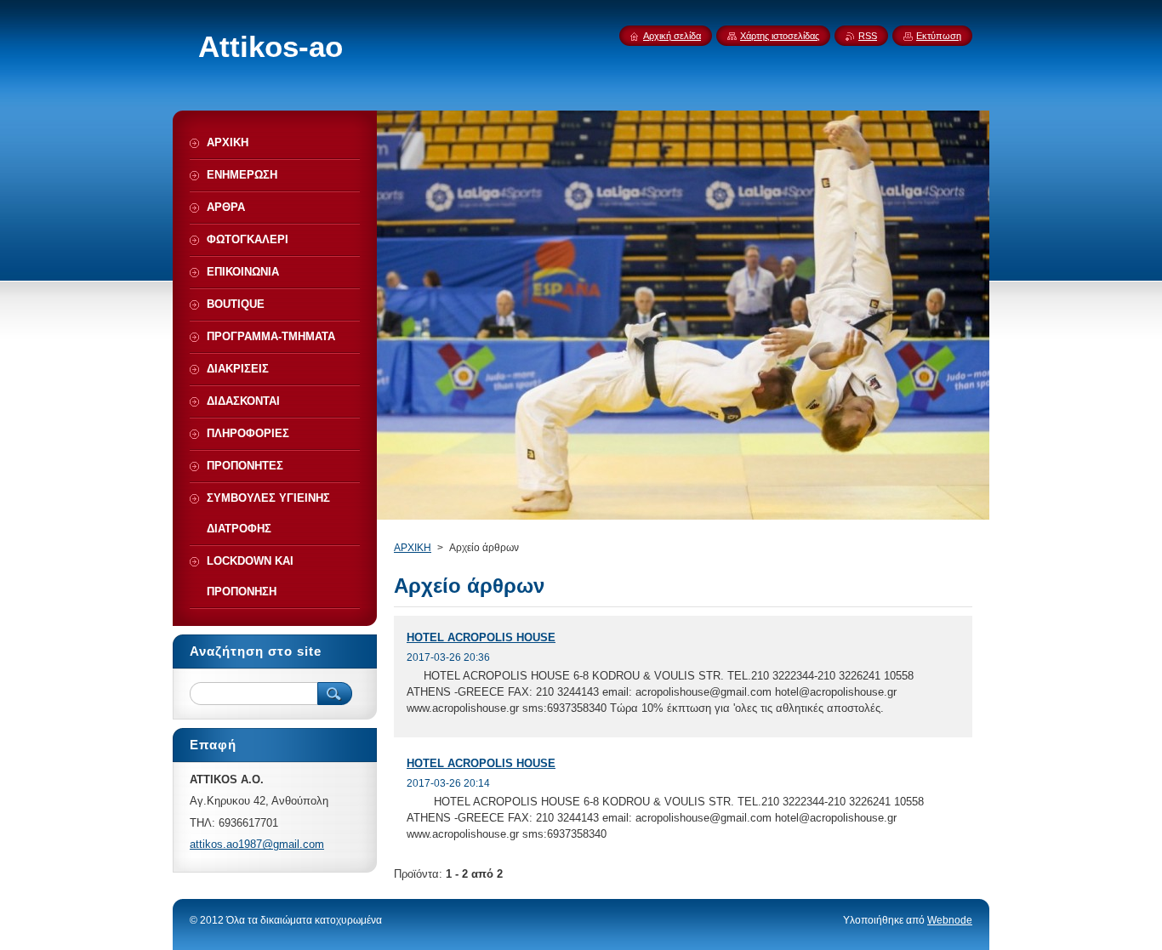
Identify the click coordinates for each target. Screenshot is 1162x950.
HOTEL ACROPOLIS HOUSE (481, 637)
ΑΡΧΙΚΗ (412, 548)
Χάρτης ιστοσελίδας (779, 36)
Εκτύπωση (938, 36)
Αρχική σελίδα (672, 36)
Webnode (949, 920)
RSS (867, 36)
